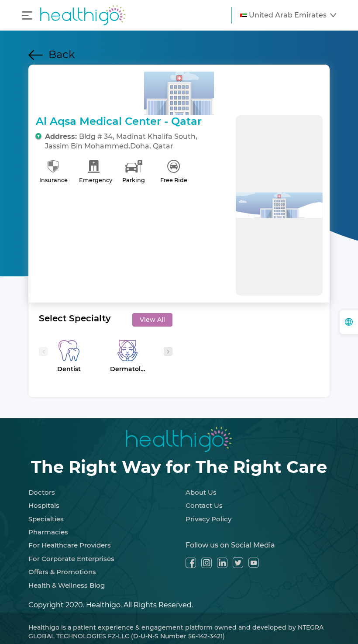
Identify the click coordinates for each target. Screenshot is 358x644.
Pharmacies (48, 532)
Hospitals (43, 505)
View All (152, 320)
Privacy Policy (208, 519)
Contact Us (204, 505)
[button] (288, 15)
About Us (201, 492)
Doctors (41, 492)
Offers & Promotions (62, 572)
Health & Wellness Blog (66, 585)
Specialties (46, 519)
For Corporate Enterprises (71, 558)
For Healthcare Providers (69, 545)
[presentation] (43, 351)
